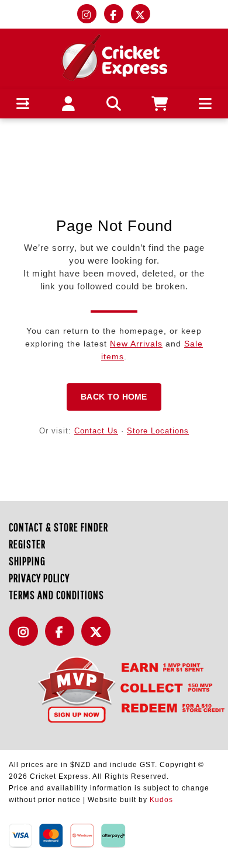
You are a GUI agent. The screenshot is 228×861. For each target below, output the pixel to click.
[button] (23, 103)
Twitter (98, 638)
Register (27, 544)
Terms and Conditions (56, 594)
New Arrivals (136, 343)
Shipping (27, 561)
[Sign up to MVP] (114, 689)
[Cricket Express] (114, 56)
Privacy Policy (39, 577)
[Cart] (159, 103)
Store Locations (158, 430)
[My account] (68, 103)
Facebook (62, 638)
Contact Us (96, 430)
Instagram (26, 638)
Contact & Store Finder (58, 527)
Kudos (161, 800)
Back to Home (114, 396)
